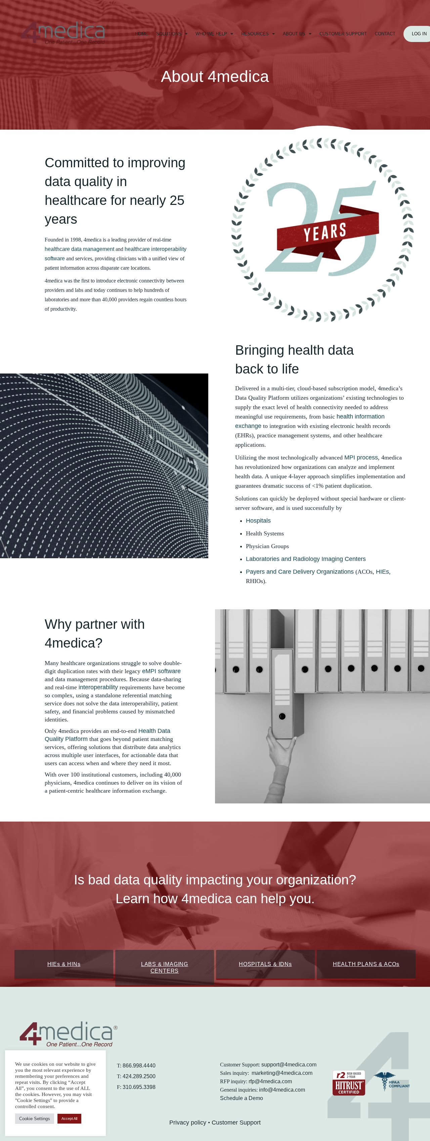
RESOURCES (255, 33)
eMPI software (161, 671)
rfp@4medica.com (270, 1081)
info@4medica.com (282, 1090)
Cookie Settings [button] (34, 1118)
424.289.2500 (139, 1076)
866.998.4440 (139, 1065)
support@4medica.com (288, 1064)
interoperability (98, 687)
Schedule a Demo (241, 1098)
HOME (141, 33)
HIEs (382, 571)
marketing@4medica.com (282, 1073)
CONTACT (385, 33)
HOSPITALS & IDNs (265, 964)
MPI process (361, 457)
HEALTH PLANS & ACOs (366, 964)
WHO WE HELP (211, 33)
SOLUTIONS (168, 33)
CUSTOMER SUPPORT (343, 33)
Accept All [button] (69, 1118)
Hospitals (258, 520)
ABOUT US (294, 33)
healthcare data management (79, 249)
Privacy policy (187, 1122)
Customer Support (236, 1122)
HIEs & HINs (64, 964)
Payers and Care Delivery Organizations (300, 571)
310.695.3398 (139, 1087)
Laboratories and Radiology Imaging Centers (306, 559)
